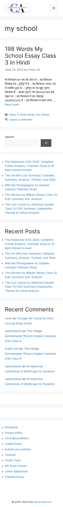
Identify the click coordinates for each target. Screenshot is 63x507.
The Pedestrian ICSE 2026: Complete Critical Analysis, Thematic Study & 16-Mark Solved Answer (30, 166)
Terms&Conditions (17, 438)
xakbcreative (13, 331)
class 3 (13, 114)
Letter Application (16, 471)
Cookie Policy (13, 443)
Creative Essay (14, 476)
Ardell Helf (12, 348)
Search (9, 137)
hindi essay (27, 114)
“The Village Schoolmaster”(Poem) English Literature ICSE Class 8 (30, 336)
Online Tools (13, 460)
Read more (12, 104)
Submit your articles (18, 449)
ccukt (8, 318)
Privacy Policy (14, 432)
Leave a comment (20, 119)
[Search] (46, 143)
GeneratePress (43, 501)
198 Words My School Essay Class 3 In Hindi (30, 55)
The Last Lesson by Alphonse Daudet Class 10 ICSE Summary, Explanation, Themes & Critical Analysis (29, 208)
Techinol (10, 454)
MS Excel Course (16, 465)
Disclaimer (11, 427)
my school (42, 114)
